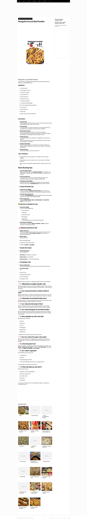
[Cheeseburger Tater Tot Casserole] (23, 425)
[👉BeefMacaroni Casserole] (35, 440)
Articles (21, 18)
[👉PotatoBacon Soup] (46, 456)
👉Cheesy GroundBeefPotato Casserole (45, 416)
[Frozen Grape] (23, 440)
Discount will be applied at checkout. (61, 26)
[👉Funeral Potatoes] (23, 456)
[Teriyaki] (23, 410)
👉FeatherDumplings (34, 415)
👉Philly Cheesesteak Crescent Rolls (22, 492)
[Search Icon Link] (49, 1)
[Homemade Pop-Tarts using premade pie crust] (46, 425)
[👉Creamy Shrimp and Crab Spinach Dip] (35, 486)
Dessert (34, 1)
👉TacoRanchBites (22, 476)
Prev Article (38, 24)
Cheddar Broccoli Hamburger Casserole (34, 462)
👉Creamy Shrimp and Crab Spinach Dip (34, 492)
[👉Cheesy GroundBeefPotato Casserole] (46, 410)
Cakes (29, 1)
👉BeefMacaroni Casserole (33, 447)
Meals (24, 1)
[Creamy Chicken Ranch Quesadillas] (23, 502)
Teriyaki (20, 415)
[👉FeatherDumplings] (35, 410)
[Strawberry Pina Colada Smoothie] (35, 425)
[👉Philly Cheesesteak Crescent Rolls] (23, 486)
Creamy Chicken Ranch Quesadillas (22, 508)
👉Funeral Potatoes (22, 461)
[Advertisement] (43, 10)
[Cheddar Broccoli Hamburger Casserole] (35, 456)
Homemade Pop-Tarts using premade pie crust (46, 431)
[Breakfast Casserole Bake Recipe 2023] (46, 440)
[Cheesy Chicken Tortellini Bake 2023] (46, 471)
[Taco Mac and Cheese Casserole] (35, 502)
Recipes (25, 18)
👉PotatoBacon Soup (46, 461)
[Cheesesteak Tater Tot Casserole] (46, 486)
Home (19, 1)
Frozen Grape (21, 446)
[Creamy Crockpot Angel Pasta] (35, 471)
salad (39, 1)
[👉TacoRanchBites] (23, 471)
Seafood (44, 1)
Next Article (46, 24)
